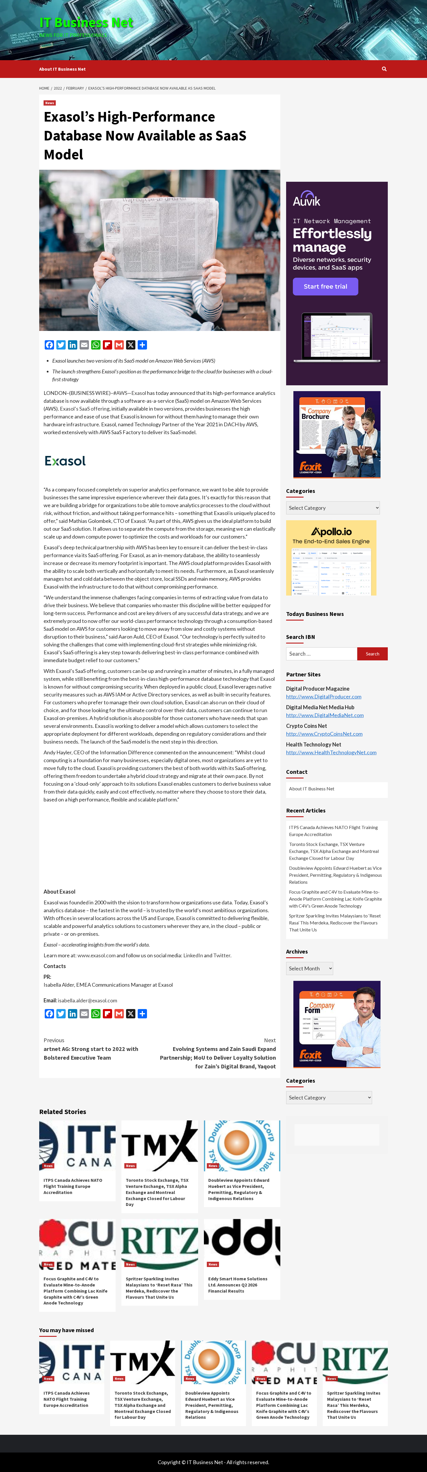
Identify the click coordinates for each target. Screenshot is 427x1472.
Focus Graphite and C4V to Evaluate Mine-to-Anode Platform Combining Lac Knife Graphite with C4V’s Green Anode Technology (75, 1291)
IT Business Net (86, 22)
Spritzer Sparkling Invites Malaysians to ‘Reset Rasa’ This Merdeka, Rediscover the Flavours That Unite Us (159, 1288)
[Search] (384, 68)
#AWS (120, 393)
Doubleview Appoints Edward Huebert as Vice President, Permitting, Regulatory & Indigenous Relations (238, 1189)
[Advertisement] (271, 29)
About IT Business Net (62, 69)
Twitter (221, 955)
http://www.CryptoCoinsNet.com (324, 733)
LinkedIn (193, 955)
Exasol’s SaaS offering (85, 408)
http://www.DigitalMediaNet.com (325, 715)
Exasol (138, 393)
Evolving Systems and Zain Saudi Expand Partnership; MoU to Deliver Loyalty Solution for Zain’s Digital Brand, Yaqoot (218, 1053)
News (49, 103)
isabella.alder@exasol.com (87, 1000)
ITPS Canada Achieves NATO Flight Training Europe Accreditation (73, 1186)
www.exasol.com (97, 955)
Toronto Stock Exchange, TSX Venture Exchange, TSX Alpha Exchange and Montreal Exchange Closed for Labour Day (157, 1192)
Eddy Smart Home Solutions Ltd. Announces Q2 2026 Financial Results (238, 1285)
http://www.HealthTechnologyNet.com (331, 752)
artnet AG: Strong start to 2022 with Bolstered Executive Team (91, 1048)
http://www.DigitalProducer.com (323, 696)
